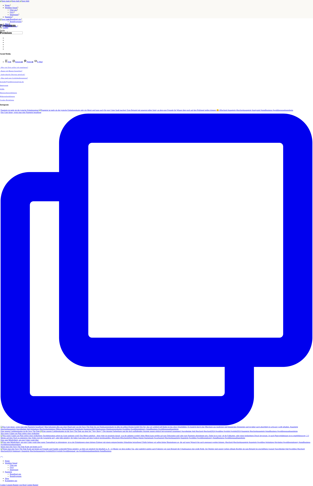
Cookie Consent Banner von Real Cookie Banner (19, 485)
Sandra (5, 28)
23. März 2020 (5, 25)
